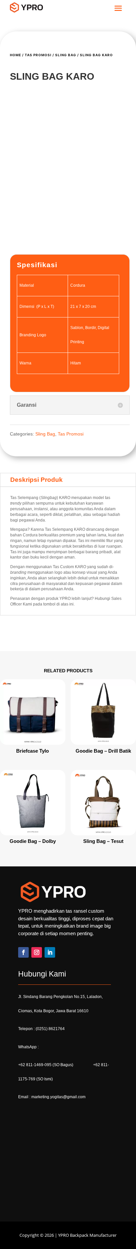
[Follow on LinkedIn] (50, 1018)
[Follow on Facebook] (23, 1018)
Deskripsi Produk (36, 545)
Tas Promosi (38, 55)
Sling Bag (65, 55)
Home (15, 55)
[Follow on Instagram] (36, 1018)
